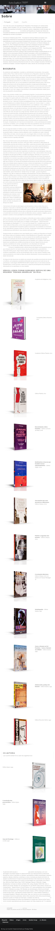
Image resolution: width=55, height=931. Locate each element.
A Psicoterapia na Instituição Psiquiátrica (9, 763)
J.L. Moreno (43, 920)
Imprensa (5, 922)
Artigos (18, 920)
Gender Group (33, 920)
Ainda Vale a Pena (41, 277)
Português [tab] (7, 22)
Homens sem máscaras (42, 534)
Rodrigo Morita (29, 929)
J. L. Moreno (39, 607)
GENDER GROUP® (15, 31)
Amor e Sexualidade (9, 798)
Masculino (38, 644)
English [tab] (16, 22)
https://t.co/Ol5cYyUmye (34, 909)
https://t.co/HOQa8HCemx (13, 909)
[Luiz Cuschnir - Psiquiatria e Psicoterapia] (22, 2)
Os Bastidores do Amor (43, 460)
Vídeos (12, 920)
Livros (24, 920)
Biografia (4, 920)
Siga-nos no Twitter (11, 915)
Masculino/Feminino (42, 718)
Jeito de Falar (41, 316)
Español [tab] (24, 22)
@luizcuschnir (16, 908)
